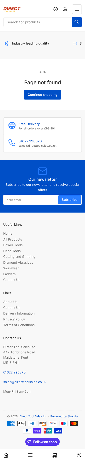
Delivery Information (19, 313)
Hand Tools (12, 251)
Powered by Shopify (64, 416)
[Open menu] (77, 9)
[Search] (77, 22)
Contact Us (11, 280)
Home (7, 233)
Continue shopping (42, 95)
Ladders (9, 274)
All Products (12, 239)
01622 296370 (14, 372)
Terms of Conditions (19, 325)
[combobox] (42, 22)
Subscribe (70, 200)
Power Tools (13, 245)
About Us (10, 302)
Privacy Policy (14, 319)
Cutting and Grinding (19, 257)
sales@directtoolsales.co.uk (37, 145)
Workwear (11, 268)
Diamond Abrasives (18, 262)
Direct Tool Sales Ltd (33, 416)
